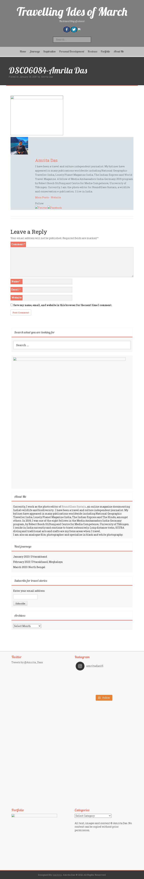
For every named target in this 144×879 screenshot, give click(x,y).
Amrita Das (47, 76)
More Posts (42, 197)
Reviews (92, 51)
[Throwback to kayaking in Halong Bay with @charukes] (117, 690)
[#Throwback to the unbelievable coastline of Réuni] (117, 680)
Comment (18, 244)
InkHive (57, 874)
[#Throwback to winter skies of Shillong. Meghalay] (117, 685)
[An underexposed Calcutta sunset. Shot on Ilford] (117, 675)
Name (15, 281)
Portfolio (105, 51)
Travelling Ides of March (72, 11)
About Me (119, 51)
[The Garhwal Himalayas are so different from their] (90, 675)
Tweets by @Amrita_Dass (27, 662)
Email (15, 289)
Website (56, 197)
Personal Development (71, 51)
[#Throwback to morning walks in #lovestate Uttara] (90, 680)
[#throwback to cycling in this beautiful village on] (90, 690)
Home (23, 51)
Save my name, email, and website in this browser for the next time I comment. (62, 305)
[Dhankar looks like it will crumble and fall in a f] (90, 685)
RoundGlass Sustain (74, 506)
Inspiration (49, 51)
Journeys (35, 51)
